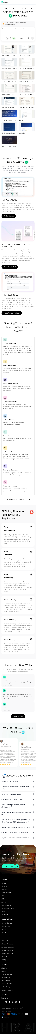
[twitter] (6, 1002)
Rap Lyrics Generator (10, 470)
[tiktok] (19, 1002)
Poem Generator (9, 436)
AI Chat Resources (7, 950)
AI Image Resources (7, 947)
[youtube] (13, 1002)
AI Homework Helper (7, 908)
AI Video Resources (7, 944)
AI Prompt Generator (10, 452)
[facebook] (3, 1002)
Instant (21, 38)
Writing (3, 959)
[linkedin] (9, 1002)
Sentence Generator (10, 486)
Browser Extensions (7, 923)
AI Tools (3, 932)
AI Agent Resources (7, 953)
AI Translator (5, 914)
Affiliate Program (6, 977)
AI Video (4, 889)
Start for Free (8, 866)
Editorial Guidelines (7, 974)
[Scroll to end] (15, 38)
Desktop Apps (5, 926)
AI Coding (4, 899)
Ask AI (3, 911)
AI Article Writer (6, 905)
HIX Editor (4, 929)
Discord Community (7, 990)
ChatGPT (4, 956)
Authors (3, 971)
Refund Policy (5, 987)
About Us (4, 968)
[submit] (32, 38)
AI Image (4, 886)
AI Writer (4, 902)
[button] (18, 781)
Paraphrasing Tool (9, 366)
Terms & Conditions (7, 984)
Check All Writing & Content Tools (17, 499)
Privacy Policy (5, 980)
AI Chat (3, 883)
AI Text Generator (9, 343)
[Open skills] (10, 38)
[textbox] (18, 31)
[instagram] (16, 1002)
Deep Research (6, 892)
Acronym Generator (10, 402)
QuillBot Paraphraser (10, 384)
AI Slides (4, 896)
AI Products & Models (7, 941)
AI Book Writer (8, 420)
